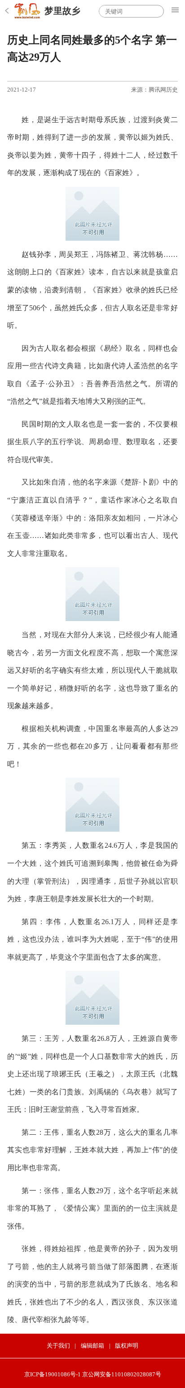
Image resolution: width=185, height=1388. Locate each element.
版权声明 (126, 1345)
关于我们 (58, 1345)
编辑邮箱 (92, 1345)
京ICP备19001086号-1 (52, 1374)
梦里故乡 (62, 11)
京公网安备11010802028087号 (121, 1374)
